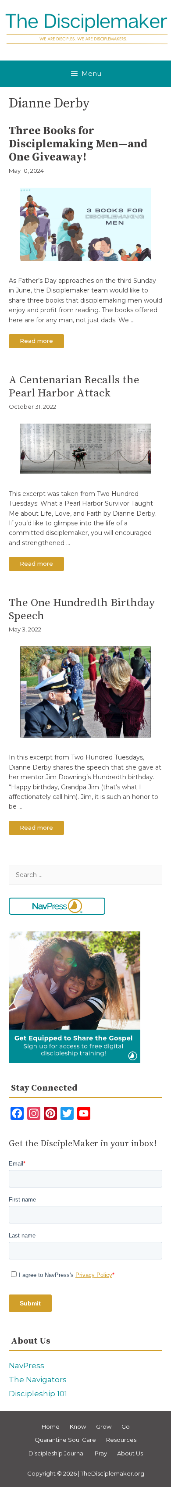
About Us (130, 1453)
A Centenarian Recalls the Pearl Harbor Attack (74, 386)
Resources (121, 1439)
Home (51, 1426)
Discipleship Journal (56, 1453)
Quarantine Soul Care (65, 1439)
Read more (42, 342)
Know (78, 1426)
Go (125, 1426)
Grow (103, 1426)
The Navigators (38, 1379)
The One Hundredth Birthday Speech (82, 609)
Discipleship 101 (38, 1393)
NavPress (26, 1365)
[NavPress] (57, 906)
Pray (101, 1453)
